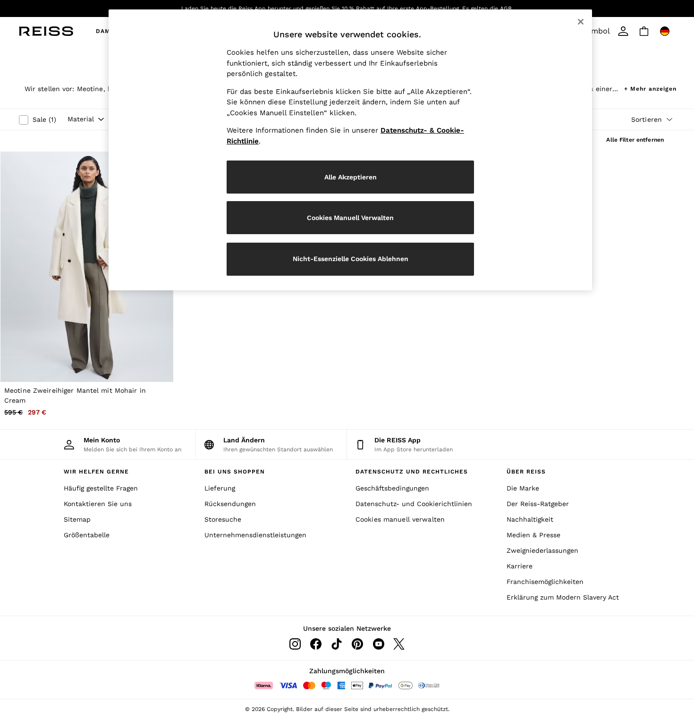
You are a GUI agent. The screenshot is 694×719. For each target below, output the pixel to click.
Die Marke (523, 488)
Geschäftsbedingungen (392, 488)
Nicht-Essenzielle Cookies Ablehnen (350, 258)
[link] (623, 31)
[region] (350, 149)
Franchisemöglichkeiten (545, 581)
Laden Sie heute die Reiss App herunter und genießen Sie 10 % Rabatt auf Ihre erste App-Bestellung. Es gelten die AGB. (347, 8)
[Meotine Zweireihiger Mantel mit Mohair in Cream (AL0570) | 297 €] (86, 266)
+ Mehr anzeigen (650, 87)
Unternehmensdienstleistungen (255, 535)
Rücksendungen (230, 504)
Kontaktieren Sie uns (98, 504)
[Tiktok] (336, 644)
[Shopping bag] (644, 31)
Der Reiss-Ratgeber (538, 504)
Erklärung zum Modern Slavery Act (563, 597)
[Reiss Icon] (46, 31)
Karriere (520, 566)
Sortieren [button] (646, 119)
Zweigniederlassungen (542, 550)
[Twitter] (399, 644)
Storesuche (222, 519)
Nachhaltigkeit (530, 519)
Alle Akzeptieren (350, 177)
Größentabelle (87, 535)
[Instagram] (295, 644)
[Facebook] (315, 644)
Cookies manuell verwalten (400, 519)
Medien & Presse (533, 535)
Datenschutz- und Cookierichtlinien (413, 504)
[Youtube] (378, 644)
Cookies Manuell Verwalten (350, 217)
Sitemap (77, 519)
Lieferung (219, 488)
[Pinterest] (357, 644)
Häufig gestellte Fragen (101, 488)
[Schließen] (580, 22)
